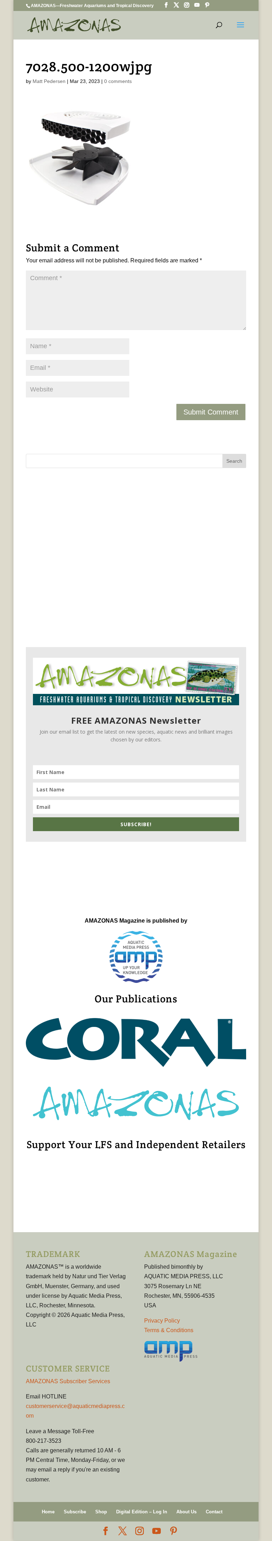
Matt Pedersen (49, 81)
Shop (101, 1511)
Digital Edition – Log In (141, 1511)
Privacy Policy (162, 1321)
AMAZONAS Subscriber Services (68, 1381)
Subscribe (75, 1511)
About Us (186, 1511)
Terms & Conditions (168, 1330)
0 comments (118, 81)
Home (48, 1511)
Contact (214, 1511)
